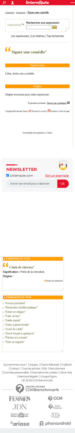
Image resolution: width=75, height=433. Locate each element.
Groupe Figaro (48, 376)
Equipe (34, 364)
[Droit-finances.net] (55, 407)
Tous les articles (31, 368)
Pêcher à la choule (16, 337)
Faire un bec (13, 316)
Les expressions (20, 36)
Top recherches (55, 36)
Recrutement (57, 368)
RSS (44, 368)
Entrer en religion (15, 311)
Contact (49, 133)
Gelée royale (13, 320)
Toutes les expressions (54, 281)
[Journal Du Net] (20, 407)
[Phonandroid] (55, 423)
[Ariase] (20, 423)
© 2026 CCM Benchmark (38, 380)
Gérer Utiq (66, 372)
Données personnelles (16, 372)
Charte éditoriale (49, 364)
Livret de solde (14, 329)
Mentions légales (28, 376)
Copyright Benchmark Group (16, 111)
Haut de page (64, 111)
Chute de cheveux (21, 267)
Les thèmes (38, 36)
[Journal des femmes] (20, 398)
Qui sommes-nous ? (15, 364)
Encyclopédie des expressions (34, 133)
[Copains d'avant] (20, 415)
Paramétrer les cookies (44, 372)
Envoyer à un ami (39, 111)
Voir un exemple (57, 175)
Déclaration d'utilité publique (21, 307)
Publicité (66, 364)
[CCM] (55, 398)
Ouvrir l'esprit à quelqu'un (20, 333)
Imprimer (54, 111)
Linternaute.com (21, 175)
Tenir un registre (15, 342)
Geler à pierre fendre (17, 324)
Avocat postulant (15, 303)
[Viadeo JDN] (55, 415)
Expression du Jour (18, 258)
